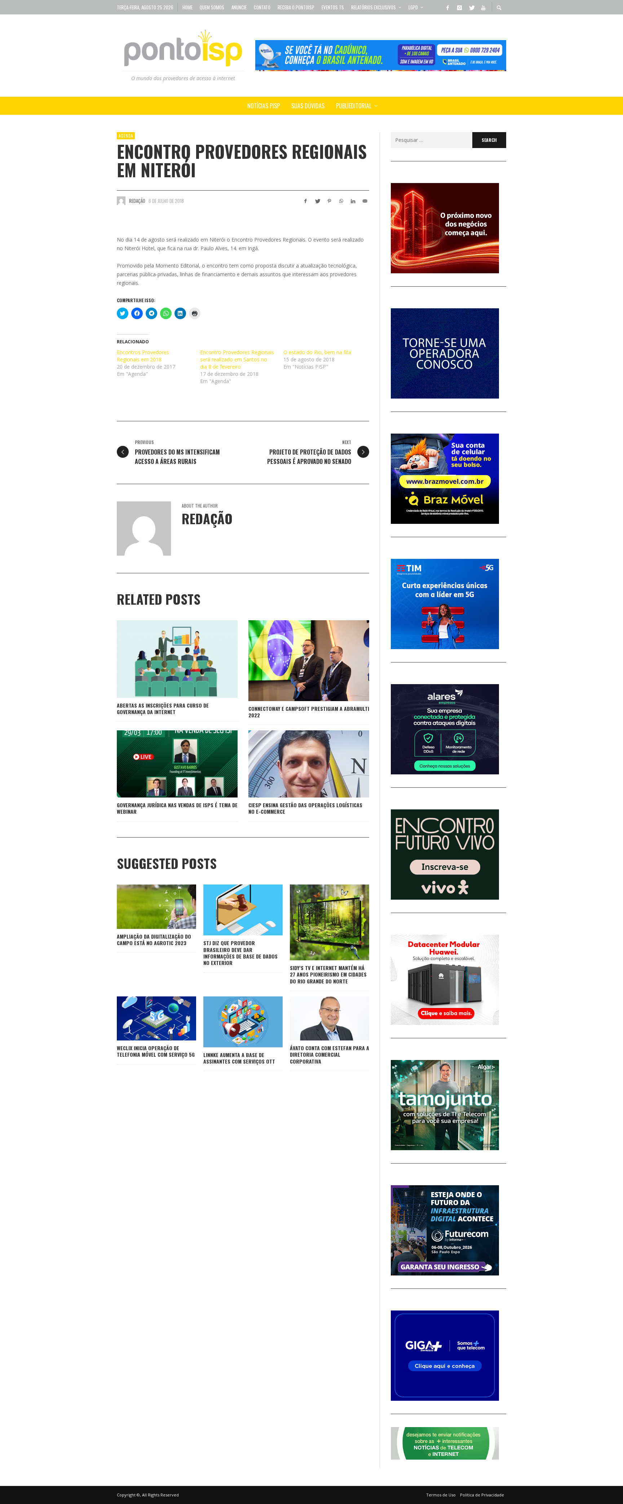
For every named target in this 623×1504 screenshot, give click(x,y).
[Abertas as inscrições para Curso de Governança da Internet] (165, 659)
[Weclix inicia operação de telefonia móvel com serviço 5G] (145, 1018)
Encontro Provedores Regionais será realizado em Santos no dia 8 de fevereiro (237, 359)
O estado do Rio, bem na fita (317, 352)
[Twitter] (471, 7)
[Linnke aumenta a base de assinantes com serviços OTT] (231, 1021)
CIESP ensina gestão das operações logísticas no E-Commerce (305, 808)
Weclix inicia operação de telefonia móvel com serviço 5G (156, 1051)
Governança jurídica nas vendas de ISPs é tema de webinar (177, 808)
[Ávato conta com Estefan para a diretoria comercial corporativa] (318, 1018)
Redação (137, 200)
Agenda (126, 136)
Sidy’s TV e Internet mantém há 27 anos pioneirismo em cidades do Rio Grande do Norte (328, 974)
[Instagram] (459, 7)
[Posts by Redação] (121, 200)
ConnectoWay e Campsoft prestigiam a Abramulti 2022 (308, 712)
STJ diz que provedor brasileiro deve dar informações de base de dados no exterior (240, 952)
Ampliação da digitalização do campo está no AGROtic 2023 (154, 940)
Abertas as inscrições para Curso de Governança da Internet (163, 708)
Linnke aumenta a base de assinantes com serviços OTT (239, 1058)
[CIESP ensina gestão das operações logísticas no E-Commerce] (297, 764)
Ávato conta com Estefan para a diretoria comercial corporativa (329, 1054)
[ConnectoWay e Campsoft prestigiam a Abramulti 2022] (297, 660)
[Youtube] (483, 7)
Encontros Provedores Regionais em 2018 (143, 356)
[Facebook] (447, 7)
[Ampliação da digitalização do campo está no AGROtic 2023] (145, 906)
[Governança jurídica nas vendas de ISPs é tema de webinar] (165, 764)
